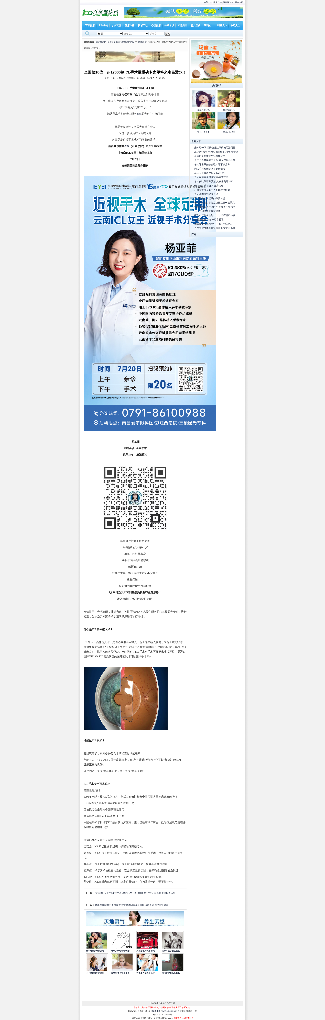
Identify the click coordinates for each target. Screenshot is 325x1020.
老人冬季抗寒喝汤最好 (206, 194)
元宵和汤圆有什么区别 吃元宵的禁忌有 (214, 206)
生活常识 (169, 25)
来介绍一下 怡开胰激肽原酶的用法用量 (214, 147)
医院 (139, 114)
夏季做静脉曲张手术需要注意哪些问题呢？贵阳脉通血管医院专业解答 (131, 905)
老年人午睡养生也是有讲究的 (209, 173)
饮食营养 (116, 25)
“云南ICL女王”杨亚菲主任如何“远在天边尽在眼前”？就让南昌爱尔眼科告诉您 (135, 893)
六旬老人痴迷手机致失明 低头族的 (151, 973)
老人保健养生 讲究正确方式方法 (211, 177)
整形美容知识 (203, 110)
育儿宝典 (195, 25)
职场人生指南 (229, 132)
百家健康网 (155, 1011)
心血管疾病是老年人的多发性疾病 (212, 190)
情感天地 (143, 25)
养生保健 (103, 25)
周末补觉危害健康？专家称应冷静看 (127, 973)
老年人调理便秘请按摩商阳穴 (124, 951)
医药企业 (209, 25)
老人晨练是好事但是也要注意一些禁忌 (214, 202)
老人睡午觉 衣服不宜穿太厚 (208, 185)
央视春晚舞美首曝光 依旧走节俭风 (151, 951)
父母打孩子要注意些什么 (173, 951)
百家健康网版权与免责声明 (162, 1003)
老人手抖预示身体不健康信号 (209, 168)
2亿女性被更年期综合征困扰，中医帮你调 (216, 151)
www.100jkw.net (169, 1011)
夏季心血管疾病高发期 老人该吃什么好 (214, 160)
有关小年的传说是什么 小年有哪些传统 (214, 215)
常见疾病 (182, 25)
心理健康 (156, 25)
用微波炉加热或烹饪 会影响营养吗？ (213, 223)
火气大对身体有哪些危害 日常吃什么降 (214, 228)
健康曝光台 (228, 2)
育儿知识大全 (203, 132)
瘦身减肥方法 (229, 110)
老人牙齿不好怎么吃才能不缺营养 (212, 164)
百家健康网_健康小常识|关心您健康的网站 (115, 42)
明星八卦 (217, 2)
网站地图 (239, 2)
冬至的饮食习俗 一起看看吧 (208, 219)
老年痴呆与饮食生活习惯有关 (209, 156)
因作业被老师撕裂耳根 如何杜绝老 (177, 973)
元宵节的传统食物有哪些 (207, 211)
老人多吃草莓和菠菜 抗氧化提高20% (213, 181)
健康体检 (129, 25)
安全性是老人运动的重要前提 (209, 198)
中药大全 (208, 2)
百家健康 (90, 25)
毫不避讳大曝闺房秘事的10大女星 (101, 951)
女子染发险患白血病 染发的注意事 (101, 973)
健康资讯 (142, 42)
